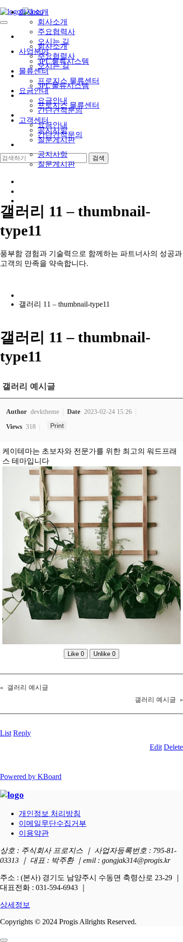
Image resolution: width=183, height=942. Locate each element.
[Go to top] (4, 940)
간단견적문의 (60, 110)
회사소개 (34, 12)
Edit (156, 747)
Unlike (104, 653)
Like (76, 653)
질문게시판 (56, 164)
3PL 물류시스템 (63, 61)
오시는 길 (53, 41)
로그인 (30, 181)
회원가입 (34, 191)
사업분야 (34, 51)
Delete (173, 747)
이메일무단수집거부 (52, 823)
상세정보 (15, 905)
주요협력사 (56, 32)
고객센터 (34, 120)
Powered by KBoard (30, 776)
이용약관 (34, 833)
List (5, 733)
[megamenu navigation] (23, 201)
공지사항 (53, 154)
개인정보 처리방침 (50, 813)
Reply (22, 733)
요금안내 (34, 91)
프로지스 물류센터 (68, 81)
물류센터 (34, 71)
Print (57, 425)
